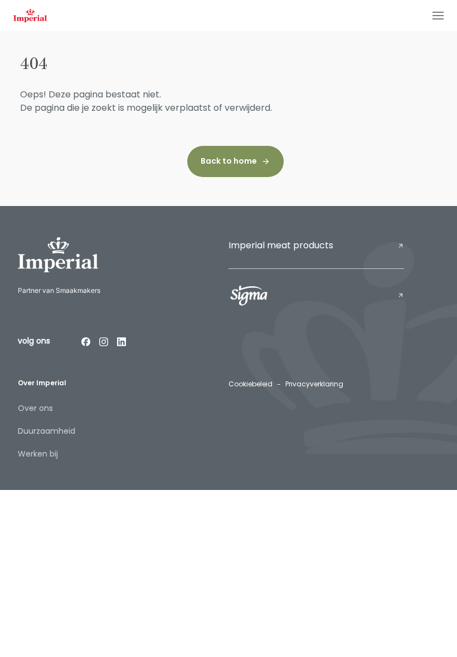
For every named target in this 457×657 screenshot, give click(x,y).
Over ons (35, 408)
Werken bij (38, 453)
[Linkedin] (121, 341)
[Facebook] (85, 341)
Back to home (229, 160)
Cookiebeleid (251, 384)
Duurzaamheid (46, 431)
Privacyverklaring (314, 384)
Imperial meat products (281, 245)
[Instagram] (103, 341)
